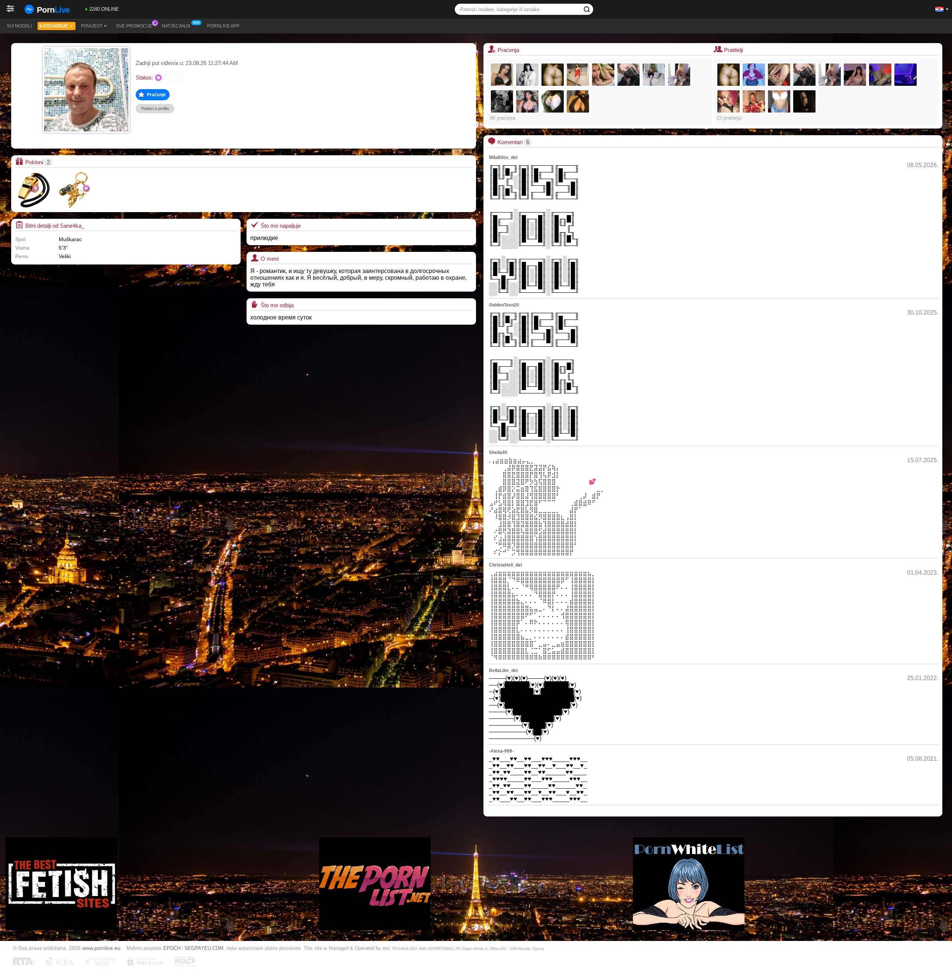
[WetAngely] (779, 75)
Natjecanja (176, 26)
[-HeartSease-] (527, 75)
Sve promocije (134, 26)
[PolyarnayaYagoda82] (754, 101)
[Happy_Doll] (578, 75)
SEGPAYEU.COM (203, 948)
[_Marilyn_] (679, 75)
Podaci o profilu (155, 108)
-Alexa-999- (501, 751)
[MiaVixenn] (728, 101)
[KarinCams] (553, 101)
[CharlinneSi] (754, 75)
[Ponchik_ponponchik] (527, 101)
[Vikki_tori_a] (578, 101)
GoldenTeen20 (504, 305)
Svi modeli (19, 26)
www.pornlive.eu (101, 948)
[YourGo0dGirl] (502, 75)
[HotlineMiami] (905, 75)
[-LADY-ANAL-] (553, 75)
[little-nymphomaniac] (880, 75)
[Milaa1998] (628, 75)
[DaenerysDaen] (855, 75)
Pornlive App (223, 26)
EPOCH (171, 948)
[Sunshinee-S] (502, 101)
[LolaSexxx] (804, 101)
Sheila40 (498, 452)
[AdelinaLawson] (654, 75)
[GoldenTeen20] (779, 101)
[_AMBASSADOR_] (603, 75)
